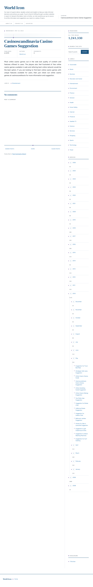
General (72, 98)
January (78, 469)
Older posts (56, 148)
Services (72, 131)
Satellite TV (73, 121)
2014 (74, 261)
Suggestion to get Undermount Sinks (81, 429)
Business (72, 74)
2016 (74, 244)
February (78, 461)
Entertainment (16, 83)
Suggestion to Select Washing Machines (82, 434)
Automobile (73, 64)
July (77, 342)
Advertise (29, 23)
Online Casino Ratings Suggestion (82, 394)
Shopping (72, 135)
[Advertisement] (78, 523)
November (79, 309)
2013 (74, 269)
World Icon (14, 7)
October (78, 318)
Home (33, 148)
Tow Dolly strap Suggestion (80, 399)
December (79, 301)
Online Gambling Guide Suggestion (81, 389)
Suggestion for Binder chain (82, 404)
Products (72, 116)
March (77, 453)
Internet (72, 112)
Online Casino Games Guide (82, 377)
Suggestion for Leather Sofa (80, 414)
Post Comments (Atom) (19, 154)
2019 (74, 220)
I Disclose (72, 561)
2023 (74, 187)
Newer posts (9, 148)
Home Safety (73, 107)
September (79, 326)
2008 (74, 485)
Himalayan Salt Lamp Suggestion (81, 372)
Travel (71, 150)
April (77, 445)
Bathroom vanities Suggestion (81, 419)
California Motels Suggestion (80, 409)
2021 (74, 203)
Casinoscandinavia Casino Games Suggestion (81, 383)
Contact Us (19, 23)
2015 (74, 252)
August (78, 334)
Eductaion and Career (76, 79)
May (77, 358)
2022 (74, 195)
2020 (74, 211)
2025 (74, 171)
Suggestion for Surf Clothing (81, 439)
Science (72, 126)
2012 (74, 277)
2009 (74, 477)
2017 (74, 236)
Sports (72, 140)
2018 (74, 228)
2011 (74, 285)
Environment (73, 88)
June (77, 350)
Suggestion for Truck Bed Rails (82, 367)
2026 (74, 162)
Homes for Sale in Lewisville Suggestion (82, 424)
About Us (9, 23)
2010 (74, 293)
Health (72, 102)
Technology (73, 145)
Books (71, 69)
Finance (72, 93)
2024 (74, 179)
